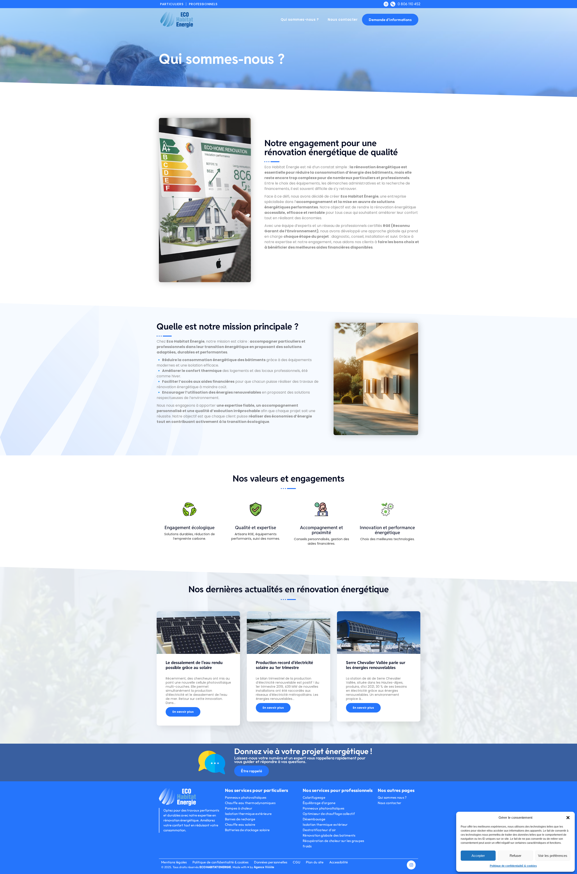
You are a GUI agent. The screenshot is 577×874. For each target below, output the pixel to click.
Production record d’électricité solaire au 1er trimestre (284, 665)
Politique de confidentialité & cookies (513, 865)
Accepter (478, 856)
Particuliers (171, 4)
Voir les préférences (552, 856)
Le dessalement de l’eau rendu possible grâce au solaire (194, 665)
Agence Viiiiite (264, 867)
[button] (568, 817)
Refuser (515, 856)
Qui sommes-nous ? (300, 19)
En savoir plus (183, 712)
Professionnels (203, 4)
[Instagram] (386, 4)
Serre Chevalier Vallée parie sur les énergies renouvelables (375, 665)
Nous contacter (342, 19)
